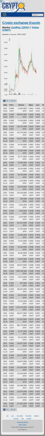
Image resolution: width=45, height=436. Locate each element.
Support (29, 418)
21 (14, 101)
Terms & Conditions (22, 422)
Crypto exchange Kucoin (21, 23)
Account (16, 418)
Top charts (20, 415)
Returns (36, 415)
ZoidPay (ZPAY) (20, 27)
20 (12, 101)
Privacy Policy (22, 424)
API (23, 418)
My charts (28, 415)
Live (12, 415)
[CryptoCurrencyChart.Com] (13, 6)
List (7, 415)
